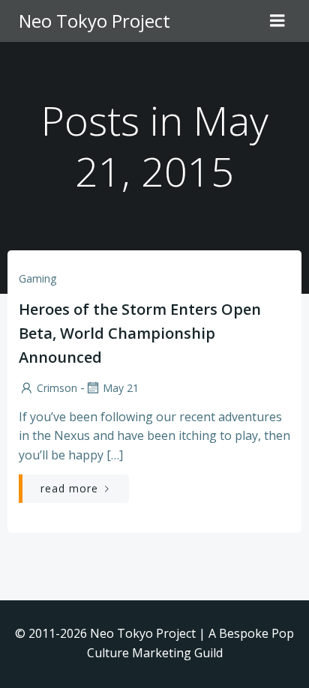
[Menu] (277, 21)
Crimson (57, 388)
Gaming (37, 278)
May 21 (121, 388)
